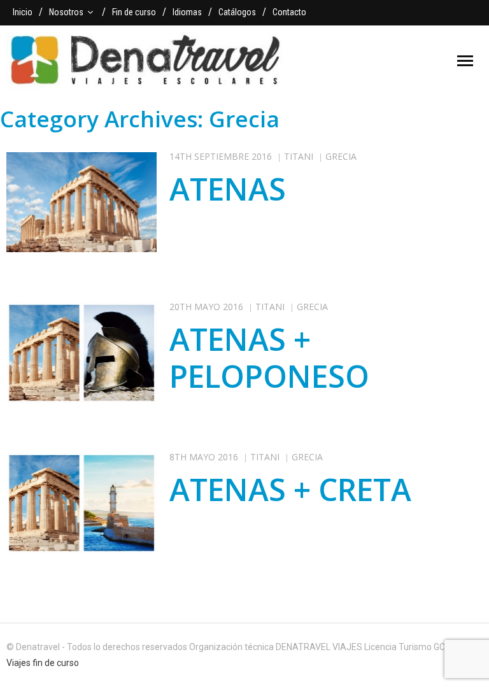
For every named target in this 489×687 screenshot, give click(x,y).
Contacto (289, 12)
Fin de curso (134, 12)
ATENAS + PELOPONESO (269, 357)
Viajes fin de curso (42, 663)
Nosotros (66, 12)
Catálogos (237, 12)
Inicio (22, 12)
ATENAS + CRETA (290, 489)
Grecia (341, 156)
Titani (298, 156)
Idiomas (187, 12)
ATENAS (227, 188)
